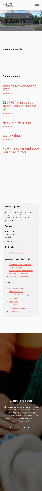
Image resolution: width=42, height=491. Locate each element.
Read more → (7, 93)
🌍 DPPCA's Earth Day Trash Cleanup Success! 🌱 (20, 106)
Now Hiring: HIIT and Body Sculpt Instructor (21, 150)
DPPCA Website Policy (17, 288)
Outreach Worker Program (18, 277)
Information (19, 292)
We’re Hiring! (12, 136)
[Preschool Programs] (17, 118)
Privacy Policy (13, 302)
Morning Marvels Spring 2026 (19, 88)
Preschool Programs (17, 122)
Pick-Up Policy (14, 298)
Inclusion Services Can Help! (19, 295)
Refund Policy (13, 305)
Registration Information (17, 308)
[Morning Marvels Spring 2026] (21, 82)
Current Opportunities (21, 428)
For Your (12, 292)
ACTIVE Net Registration (17, 253)
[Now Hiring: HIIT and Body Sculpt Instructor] (21, 144)
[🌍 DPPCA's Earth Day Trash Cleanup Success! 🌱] (21, 98)
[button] (36, 61)
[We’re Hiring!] (12, 131)
